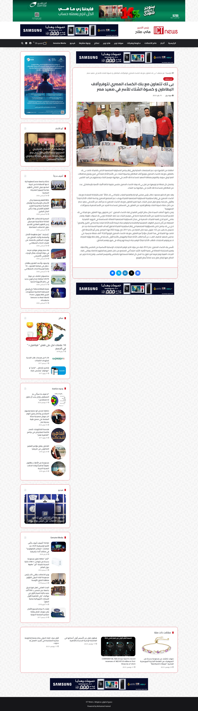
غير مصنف (160, 73)
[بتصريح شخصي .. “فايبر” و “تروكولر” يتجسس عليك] (58, 370)
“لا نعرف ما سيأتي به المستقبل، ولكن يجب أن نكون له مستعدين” (37, 396)
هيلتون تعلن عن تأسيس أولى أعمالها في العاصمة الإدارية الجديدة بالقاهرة (80, 639)
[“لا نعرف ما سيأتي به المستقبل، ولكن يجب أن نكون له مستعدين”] (58, 400)
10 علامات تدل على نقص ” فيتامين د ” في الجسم (46, 347)
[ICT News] (156, 30)
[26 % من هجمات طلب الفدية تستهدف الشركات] (58, 358)
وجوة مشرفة (84, 43)
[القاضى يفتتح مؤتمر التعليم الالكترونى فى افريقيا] (58, 452)
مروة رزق (168, 95)
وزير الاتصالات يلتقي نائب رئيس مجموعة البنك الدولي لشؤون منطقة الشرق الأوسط (37, 577)
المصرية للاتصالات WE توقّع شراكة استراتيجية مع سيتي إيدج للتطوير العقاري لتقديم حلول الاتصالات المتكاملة (38, 223)
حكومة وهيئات (134, 43)
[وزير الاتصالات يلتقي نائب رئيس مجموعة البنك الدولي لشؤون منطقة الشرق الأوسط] (58, 578)
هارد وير (106, 43)
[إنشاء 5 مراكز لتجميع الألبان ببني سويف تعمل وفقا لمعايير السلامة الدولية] (58, 612)
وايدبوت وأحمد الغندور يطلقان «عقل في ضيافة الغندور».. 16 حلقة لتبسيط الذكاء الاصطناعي (36, 265)
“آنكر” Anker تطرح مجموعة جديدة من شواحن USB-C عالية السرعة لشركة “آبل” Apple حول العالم (37, 563)
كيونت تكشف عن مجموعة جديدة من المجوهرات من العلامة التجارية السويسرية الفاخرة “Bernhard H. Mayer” (157, 661)
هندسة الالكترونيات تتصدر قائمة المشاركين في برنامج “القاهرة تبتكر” (38, 432)
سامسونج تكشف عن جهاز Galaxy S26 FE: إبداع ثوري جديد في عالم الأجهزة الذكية (37, 278)
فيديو (72, 43)
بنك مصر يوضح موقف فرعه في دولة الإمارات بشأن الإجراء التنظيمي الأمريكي (37, 253)
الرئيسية (172, 43)
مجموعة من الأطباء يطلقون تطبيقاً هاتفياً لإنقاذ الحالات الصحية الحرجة (38, 465)
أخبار (162, 43)
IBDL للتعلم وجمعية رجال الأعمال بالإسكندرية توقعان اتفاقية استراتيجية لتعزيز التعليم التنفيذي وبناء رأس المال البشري (38, 205)
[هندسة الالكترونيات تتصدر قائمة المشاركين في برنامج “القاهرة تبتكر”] (58, 435)
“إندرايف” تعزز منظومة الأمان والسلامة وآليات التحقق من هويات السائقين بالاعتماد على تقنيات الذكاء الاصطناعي (37, 239)
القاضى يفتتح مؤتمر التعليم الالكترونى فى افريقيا (38, 447)
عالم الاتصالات (150, 43)
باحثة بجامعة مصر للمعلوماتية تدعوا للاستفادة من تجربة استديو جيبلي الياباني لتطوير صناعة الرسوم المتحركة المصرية (37, 187)
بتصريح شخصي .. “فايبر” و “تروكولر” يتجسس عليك (39, 369)
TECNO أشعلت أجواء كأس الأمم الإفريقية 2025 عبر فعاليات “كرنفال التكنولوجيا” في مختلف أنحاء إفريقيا (37, 547)
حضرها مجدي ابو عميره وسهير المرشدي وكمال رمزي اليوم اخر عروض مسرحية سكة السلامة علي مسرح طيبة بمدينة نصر (37, 416)
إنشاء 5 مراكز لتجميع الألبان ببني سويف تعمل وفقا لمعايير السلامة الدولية (38, 611)
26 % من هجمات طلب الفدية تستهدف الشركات (37, 359)
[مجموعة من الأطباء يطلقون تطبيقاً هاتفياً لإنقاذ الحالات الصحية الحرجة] (58, 468)
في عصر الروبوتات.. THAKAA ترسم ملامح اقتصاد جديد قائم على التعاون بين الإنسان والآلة (46, 155)
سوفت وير (118, 43)
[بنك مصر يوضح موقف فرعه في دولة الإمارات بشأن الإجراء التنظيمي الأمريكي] (58, 254)
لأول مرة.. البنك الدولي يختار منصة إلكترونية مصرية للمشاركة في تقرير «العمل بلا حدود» (42, 640)
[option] (45, 147)
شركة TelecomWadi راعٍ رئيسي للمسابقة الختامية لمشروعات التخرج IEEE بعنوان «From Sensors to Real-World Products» (37, 294)
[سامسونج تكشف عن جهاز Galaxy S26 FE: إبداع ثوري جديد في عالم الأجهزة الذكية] (58, 280)
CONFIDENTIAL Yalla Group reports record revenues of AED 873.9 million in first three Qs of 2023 (118, 661)
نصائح (96, 43)
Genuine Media (59, 43)
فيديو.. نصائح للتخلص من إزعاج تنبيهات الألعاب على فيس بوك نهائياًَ (46, 519)
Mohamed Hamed (104, 706)
